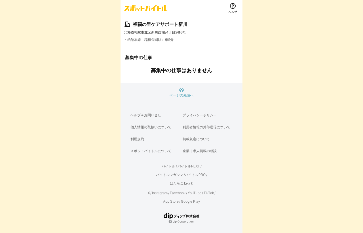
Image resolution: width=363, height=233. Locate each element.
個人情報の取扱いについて (150, 127)
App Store (171, 201)
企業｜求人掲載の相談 (200, 151)
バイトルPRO (195, 175)
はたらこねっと (182, 183)
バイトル (168, 166)
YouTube (194, 193)
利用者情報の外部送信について (206, 127)
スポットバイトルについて (150, 151)
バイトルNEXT (189, 166)
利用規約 (137, 139)
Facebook (177, 193)
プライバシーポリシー (200, 115)
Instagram (160, 193)
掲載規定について (196, 139)
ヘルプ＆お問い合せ (145, 115)
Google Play (190, 201)
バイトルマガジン (169, 175)
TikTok (209, 193)
